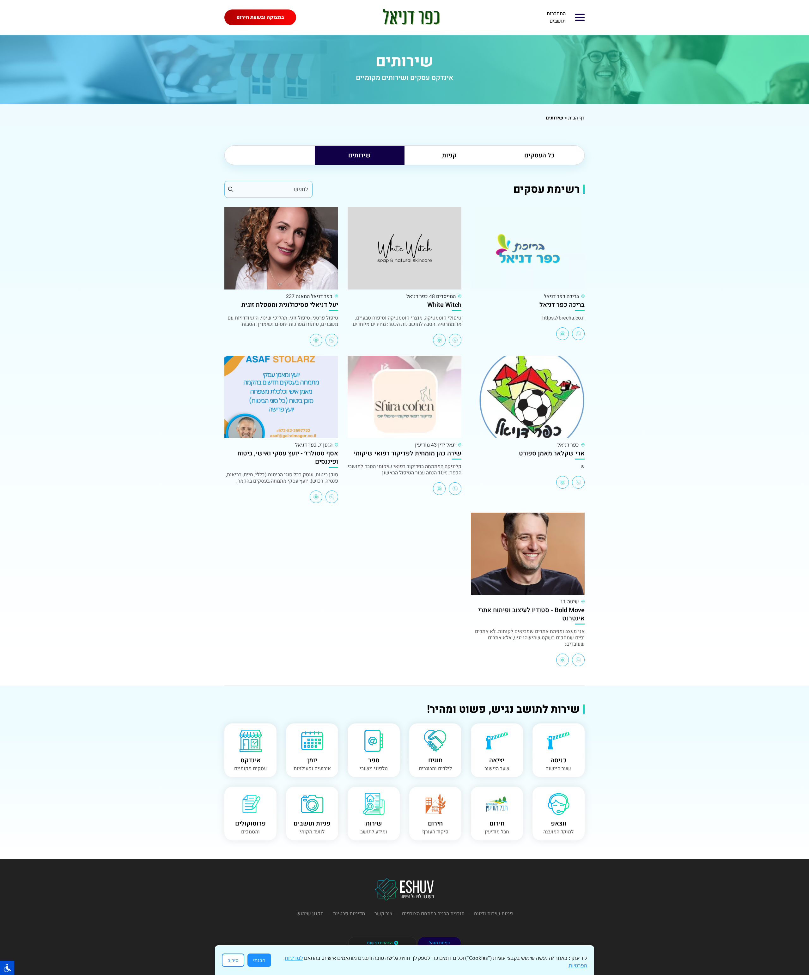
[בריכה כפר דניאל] (528, 248)
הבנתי (259, 960)
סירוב (233, 960)
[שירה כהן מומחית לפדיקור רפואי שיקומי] (404, 397)
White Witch (444, 304)
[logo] (411, 17)
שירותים (359, 155)
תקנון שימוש (310, 913)
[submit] (230, 189)
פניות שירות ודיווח (493, 913)
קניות (449, 155)
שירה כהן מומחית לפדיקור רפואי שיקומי (407, 453)
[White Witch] (404, 248)
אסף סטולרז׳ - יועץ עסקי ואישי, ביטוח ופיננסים (287, 457)
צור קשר (383, 913)
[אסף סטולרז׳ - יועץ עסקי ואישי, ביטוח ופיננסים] (281, 397)
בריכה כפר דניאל (562, 304)
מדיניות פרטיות (349, 913)
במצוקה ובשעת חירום (260, 17)
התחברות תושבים (556, 17)
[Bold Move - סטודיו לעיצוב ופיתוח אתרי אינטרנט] (528, 554)
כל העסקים (539, 155)
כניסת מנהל (439, 943)
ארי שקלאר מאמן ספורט (552, 453)
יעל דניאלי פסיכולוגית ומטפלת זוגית (289, 304)
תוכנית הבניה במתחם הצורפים (433, 913)
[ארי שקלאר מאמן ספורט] (528, 397)
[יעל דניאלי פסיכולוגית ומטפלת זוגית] (281, 248)
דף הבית (576, 117)
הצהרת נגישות (379, 943)
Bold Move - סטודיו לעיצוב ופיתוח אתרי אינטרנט (531, 614)
